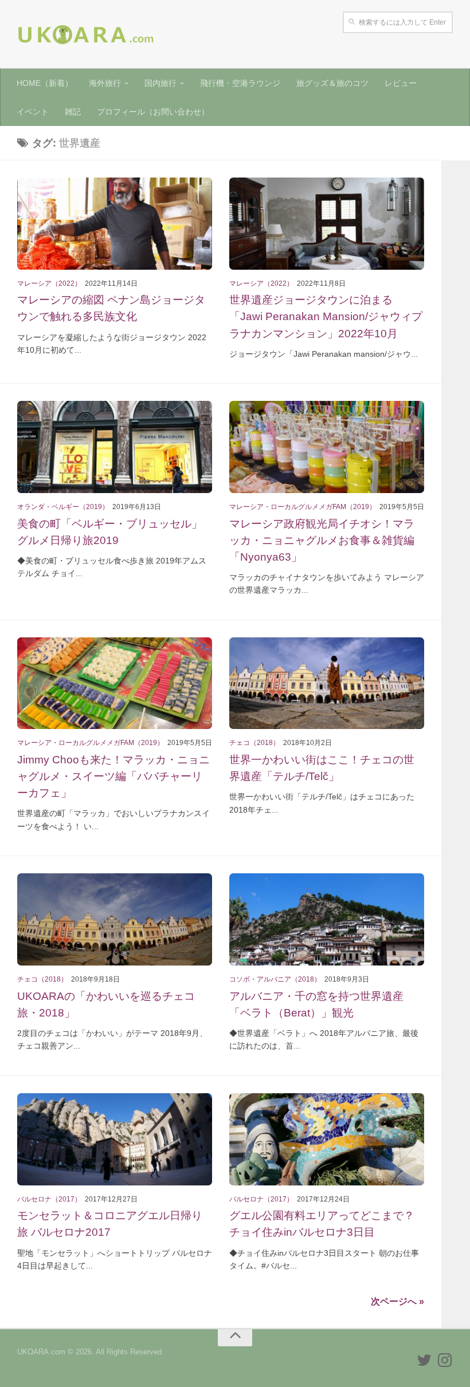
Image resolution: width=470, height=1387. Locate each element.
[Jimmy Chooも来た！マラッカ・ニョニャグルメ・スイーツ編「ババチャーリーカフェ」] (114, 683)
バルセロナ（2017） (49, 1199)
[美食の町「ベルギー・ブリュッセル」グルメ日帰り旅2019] (114, 447)
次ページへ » (397, 1301)
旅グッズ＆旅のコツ (332, 83)
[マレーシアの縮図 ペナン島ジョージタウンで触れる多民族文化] (114, 224)
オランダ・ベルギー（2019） (63, 507)
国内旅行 (160, 83)
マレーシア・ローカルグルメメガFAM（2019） (302, 507)
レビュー (401, 83)
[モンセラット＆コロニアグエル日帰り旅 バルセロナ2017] (114, 1139)
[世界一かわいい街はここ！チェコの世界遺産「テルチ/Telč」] (326, 683)
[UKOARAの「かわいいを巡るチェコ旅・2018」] (114, 919)
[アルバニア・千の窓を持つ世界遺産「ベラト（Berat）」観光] (326, 919)
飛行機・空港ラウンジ (240, 83)
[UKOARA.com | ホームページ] (86, 34)
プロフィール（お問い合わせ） (153, 111)
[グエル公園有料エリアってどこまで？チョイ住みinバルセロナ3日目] (326, 1139)
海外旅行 (105, 83)
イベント (33, 111)
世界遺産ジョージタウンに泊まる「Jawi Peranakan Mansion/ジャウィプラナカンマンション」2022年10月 (325, 316)
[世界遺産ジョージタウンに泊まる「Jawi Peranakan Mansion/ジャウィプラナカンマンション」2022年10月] (326, 224)
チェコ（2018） (254, 743)
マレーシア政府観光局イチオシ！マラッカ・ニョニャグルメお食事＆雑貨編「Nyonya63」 (321, 540)
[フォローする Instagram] (445, 1360)
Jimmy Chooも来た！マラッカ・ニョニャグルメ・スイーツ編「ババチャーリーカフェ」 (113, 776)
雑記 (73, 111)
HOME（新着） (45, 83)
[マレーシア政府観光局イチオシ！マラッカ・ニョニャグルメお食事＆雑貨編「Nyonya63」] (326, 447)
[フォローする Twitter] (424, 1360)
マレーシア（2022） (49, 283)
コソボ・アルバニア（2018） (275, 979)
